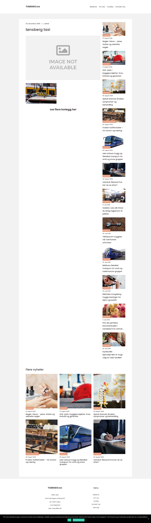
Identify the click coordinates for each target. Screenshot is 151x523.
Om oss (102, 7)
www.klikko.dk (56, 508)
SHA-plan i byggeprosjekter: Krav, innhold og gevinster (113, 73)
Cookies (110, 7)
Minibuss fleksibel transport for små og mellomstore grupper (112, 268)
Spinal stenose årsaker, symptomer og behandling (113, 101)
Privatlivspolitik (79, 520)
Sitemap (96, 508)
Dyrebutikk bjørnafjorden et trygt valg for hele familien (113, 354)
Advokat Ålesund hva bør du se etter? (112, 183)
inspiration (106, 35)
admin (46, 23)
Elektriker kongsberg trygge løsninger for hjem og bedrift (112, 297)
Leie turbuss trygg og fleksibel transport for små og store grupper (113, 156)
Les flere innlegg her (63, 109)
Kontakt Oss (120, 7)
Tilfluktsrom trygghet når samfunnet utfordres (112, 239)
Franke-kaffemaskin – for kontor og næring (113, 129)
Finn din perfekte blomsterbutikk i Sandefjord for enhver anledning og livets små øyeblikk (113, 326)
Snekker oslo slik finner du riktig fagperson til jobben (113, 211)
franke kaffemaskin (109, 121)
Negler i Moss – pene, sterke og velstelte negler (112, 44)
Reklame (93, 7)
